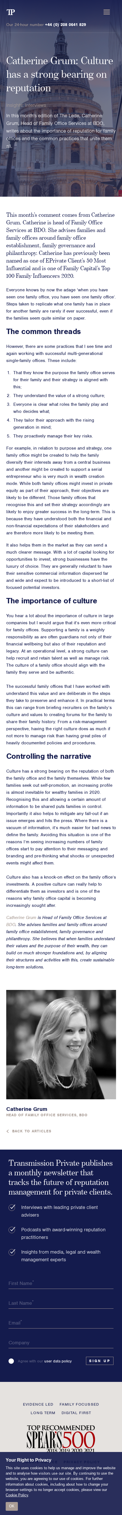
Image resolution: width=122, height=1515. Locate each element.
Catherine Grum (21, 917)
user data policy (58, 1361)
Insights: (15, 105)
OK (11, 1506)
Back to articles (32, 1131)
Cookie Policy (17, 1495)
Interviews (35, 105)
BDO (10, 924)
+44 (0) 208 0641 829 (65, 24)
